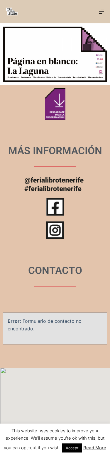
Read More (94, 447)
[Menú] (101, 11)
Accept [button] (72, 447)
